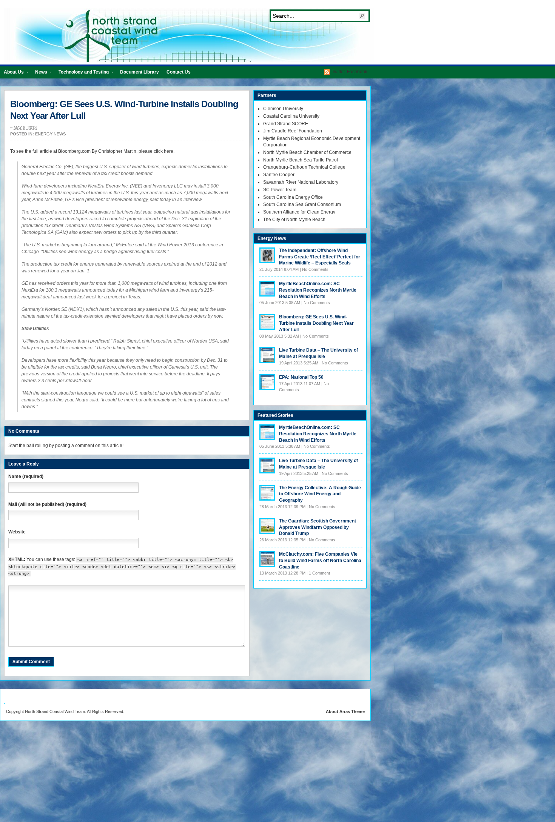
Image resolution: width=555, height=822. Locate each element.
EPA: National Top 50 (301, 377)
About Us (12, 73)
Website (17, 532)
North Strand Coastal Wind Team (189, 35)
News (39, 73)
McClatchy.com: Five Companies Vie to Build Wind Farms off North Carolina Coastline (320, 561)
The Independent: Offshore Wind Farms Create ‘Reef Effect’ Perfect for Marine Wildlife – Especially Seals (319, 257)
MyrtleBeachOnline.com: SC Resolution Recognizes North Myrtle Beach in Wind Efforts (317, 290)
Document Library (139, 72)
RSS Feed (327, 72)
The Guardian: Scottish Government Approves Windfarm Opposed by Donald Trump (317, 527)
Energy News (50, 134)
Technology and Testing (82, 73)
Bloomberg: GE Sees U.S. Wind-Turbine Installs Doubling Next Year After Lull (316, 323)
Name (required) (25, 476)
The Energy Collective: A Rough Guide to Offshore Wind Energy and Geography (320, 494)
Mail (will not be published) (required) (47, 504)
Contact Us (178, 72)
